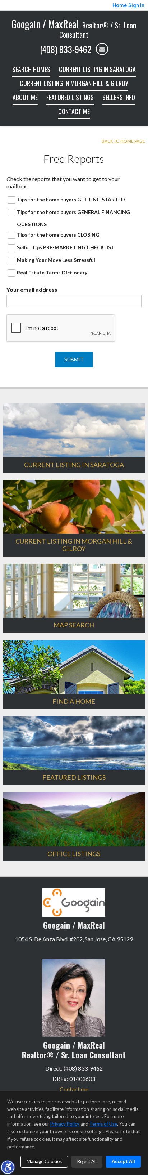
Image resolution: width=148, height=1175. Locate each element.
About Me (25, 97)
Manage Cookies (44, 1161)
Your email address (31, 289)
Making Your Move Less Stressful (56, 260)
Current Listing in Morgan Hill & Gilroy (74, 83)
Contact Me (74, 111)
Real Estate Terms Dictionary (52, 272)
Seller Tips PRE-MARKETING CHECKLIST (66, 247)
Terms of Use (103, 1124)
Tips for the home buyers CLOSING (58, 235)
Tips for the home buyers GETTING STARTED (71, 199)
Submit (74, 359)
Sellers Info (118, 97)
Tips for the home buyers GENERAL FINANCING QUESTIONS (73, 218)
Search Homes (31, 69)
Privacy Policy (64, 1124)
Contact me (74, 1089)
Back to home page (123, 141)
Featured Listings (70, 97)
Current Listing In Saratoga (97, 69)
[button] (7, 1167)
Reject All (87, 1161)
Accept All (123, 1161)
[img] (102, 49)
